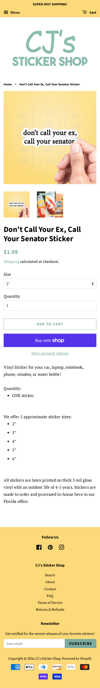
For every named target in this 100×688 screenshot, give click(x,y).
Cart (92, 12)
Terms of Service (50, 602)
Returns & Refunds (50, 609)
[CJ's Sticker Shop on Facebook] (39, 548)
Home (8, 84)
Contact (50, 589)
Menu (14, 12)
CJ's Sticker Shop (48, 658)
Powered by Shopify (77, 658)
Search (50, 575)
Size (7, 274)
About (50, 581)
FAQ (50, 595)
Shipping (11, 261)
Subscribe (80, 643)
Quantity (12, 296)
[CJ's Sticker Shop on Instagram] (61, 548)
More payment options (50, 353)
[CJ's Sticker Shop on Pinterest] (50, 548)
